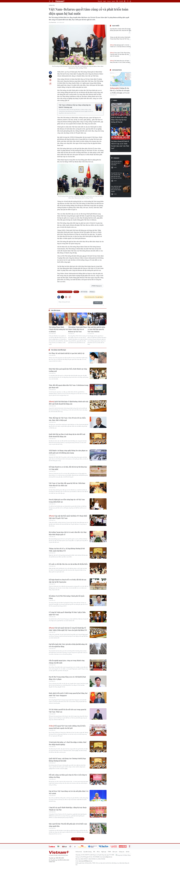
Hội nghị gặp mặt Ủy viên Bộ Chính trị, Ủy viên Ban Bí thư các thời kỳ (120, 45)
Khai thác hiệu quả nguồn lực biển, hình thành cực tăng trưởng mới (68, 370)
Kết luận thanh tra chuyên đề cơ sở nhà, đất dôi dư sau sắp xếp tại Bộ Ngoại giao (67, 580)
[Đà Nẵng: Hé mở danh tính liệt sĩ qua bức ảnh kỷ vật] (98, 357)
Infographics (117, 70)
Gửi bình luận (98, 302)
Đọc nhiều (115, 26)
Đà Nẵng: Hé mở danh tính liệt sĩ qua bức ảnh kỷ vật (66, 353)
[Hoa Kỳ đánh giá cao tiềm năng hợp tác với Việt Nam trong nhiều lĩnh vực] (98, 504)
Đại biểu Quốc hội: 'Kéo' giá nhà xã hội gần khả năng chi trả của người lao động (68, 645)
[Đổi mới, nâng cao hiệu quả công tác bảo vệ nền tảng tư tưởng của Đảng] (98, 779)
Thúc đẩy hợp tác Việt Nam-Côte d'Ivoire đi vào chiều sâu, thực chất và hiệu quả (67, 419)
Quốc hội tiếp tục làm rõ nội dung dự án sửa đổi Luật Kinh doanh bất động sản (67, 435)
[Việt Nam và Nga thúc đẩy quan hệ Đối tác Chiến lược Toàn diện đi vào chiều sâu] (98, 487)
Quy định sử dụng (87, 851)
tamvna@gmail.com (107, 857)
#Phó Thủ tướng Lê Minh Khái (65, 291)
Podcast (116, 158)
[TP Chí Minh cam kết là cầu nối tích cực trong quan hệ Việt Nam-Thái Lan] (98, 714)
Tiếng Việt (100, 1)
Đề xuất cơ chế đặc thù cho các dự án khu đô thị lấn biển (68, 564)
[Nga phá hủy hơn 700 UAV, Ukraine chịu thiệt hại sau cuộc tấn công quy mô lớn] (126, 175)
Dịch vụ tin (115, 851)
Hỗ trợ (98, 851)
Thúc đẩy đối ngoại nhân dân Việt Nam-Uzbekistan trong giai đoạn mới (68, 386)
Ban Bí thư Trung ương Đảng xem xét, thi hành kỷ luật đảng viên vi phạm (67, 678)
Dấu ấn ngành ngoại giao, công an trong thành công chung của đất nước (67, 661)
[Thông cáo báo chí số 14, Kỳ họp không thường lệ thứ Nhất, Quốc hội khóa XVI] (98, 553)
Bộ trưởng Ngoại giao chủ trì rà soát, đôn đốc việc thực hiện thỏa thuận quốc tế (68, 533)
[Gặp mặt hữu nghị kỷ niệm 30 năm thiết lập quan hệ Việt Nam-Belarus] (97, 319)
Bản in (50, 79)
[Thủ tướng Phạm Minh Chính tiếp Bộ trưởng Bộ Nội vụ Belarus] (58, 319)
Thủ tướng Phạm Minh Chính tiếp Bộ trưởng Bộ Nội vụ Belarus (58, 329)
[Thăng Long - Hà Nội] (124, 1)
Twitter (50, 76)
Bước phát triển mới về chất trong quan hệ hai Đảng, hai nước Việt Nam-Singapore (68, 694)
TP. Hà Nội (84, 291)
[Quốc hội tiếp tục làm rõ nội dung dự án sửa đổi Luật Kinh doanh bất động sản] (98, 438)
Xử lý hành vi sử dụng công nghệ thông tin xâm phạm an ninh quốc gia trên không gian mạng (68, 451)
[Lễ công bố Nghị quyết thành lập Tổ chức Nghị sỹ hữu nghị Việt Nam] (98, 616)
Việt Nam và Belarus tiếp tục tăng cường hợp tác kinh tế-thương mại (75, 106)
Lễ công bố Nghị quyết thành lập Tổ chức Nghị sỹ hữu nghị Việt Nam (67, 613)
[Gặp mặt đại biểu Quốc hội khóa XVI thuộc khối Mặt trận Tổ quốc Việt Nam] (98, 520)
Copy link (50, 83)
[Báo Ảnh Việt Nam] (122, 846)
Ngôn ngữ (103, 851)
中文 (117, 1)
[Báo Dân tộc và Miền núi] (50, 846)
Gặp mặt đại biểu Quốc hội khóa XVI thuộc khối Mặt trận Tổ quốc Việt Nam (68, 517)
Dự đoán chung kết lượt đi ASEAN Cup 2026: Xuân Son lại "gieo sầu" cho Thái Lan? (120, 144)
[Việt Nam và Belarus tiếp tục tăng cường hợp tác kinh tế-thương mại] (98, 107)
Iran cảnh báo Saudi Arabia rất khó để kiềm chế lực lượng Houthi (116, 188)
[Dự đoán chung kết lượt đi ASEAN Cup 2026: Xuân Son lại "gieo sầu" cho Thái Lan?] (120, 133)
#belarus (76, 291)
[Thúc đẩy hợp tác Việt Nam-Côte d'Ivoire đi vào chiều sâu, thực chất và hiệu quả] (98, 422)
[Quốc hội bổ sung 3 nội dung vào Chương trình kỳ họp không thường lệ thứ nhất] (98, 763)
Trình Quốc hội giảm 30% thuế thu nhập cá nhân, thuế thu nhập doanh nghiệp (67, 743)
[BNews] (58, 846)
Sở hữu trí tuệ (79, 851)
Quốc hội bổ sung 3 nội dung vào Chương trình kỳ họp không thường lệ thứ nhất (67, 759)
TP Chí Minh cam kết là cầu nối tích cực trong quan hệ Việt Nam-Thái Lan (67, 710)
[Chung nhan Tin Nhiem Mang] (123, 855)
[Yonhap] (93, 846)
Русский (121, 1)
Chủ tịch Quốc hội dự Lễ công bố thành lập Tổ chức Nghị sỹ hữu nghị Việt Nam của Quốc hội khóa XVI (68, 629)
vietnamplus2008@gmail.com (85, 861)
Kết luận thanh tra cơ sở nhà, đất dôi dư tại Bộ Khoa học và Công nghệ (68, 468)
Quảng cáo (121, 851)
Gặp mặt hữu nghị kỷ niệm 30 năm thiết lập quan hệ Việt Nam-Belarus (96, 329)
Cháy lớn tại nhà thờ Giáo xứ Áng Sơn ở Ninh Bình (116, 163)
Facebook (50, 72)
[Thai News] (75, 846)
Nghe (115, 167)
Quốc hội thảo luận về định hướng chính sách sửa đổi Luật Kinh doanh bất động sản (68, 402)
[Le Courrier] (114, 846)
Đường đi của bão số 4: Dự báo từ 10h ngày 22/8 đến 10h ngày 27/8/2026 (120, 90)
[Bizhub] (64, 846)
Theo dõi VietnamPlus (90, 297)
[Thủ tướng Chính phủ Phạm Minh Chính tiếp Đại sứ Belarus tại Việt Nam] (77, 319)
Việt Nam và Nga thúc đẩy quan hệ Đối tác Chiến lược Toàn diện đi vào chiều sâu (67, 484)
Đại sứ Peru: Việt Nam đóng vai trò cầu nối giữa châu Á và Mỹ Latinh (68, 792)
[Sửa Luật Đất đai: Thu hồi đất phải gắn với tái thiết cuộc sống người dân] (98, 828)
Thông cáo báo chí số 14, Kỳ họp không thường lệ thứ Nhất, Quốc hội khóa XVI (67, 549)
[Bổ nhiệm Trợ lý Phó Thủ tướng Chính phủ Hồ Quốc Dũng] (98, 600)
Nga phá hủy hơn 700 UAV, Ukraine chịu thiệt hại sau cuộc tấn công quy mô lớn (116, 175)
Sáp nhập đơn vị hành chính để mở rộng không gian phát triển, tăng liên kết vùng (120, 29)
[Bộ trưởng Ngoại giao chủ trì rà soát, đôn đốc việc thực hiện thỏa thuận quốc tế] (98, 536)
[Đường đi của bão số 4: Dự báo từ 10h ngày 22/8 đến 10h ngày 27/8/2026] (120, 79)
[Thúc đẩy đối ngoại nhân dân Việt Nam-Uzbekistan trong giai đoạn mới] (98, 389)
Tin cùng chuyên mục (58, 350)
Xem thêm (77, 839)
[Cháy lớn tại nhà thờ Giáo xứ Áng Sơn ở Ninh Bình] (126, 164)
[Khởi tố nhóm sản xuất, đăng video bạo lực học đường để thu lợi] (120, 109)
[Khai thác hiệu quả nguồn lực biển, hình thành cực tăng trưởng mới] (98, 373)
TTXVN (109, 851)
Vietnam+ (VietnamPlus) (60, 1)
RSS (94, 851)
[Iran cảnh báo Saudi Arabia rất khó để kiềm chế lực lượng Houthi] (126, 188)
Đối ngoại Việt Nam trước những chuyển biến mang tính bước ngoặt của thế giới (67, 727)
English (104, 1)
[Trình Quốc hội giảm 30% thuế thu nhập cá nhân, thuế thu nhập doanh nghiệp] (98, 746)
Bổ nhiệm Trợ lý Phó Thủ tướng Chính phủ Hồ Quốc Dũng (67, 597)
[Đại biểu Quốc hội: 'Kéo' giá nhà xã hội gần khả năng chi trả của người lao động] (98, 648)
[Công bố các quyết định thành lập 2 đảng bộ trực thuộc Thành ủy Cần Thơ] (98, 812)
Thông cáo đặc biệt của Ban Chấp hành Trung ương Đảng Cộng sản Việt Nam (120, 38)
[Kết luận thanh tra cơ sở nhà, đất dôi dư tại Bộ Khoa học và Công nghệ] (98, 471)
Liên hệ (127, 851)
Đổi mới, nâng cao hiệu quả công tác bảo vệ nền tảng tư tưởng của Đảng (68, 776)
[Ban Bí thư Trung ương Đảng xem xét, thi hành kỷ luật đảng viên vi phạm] (98, 681)
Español (113, 1)
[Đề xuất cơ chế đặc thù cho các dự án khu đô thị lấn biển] (98, 568)
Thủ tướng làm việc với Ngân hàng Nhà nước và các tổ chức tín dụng (120, 61)
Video (115, 100)
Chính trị (52, 5)
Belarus (92, 291)
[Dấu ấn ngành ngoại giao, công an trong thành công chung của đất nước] (98, 665)
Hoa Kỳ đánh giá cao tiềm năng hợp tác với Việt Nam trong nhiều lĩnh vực (67, 500)
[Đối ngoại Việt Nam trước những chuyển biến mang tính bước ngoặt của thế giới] (98, 730)
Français (109, 1)
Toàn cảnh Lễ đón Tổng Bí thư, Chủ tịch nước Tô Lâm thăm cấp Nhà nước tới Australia (120, 54)
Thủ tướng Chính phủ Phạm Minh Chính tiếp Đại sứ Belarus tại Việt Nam (77, 329)
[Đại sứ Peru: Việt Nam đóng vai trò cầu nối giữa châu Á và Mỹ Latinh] (98, 795)
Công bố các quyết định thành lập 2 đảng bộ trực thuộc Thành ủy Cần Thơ (68, 808)
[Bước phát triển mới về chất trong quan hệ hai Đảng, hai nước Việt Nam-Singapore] (98, 697)
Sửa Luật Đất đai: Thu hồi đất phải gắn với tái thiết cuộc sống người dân (68, 825)
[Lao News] (70, 846)
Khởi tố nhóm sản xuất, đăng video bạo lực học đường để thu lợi (119, 119)
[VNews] (129, 846)
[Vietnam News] (103, 846)
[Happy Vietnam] (82, 846)
